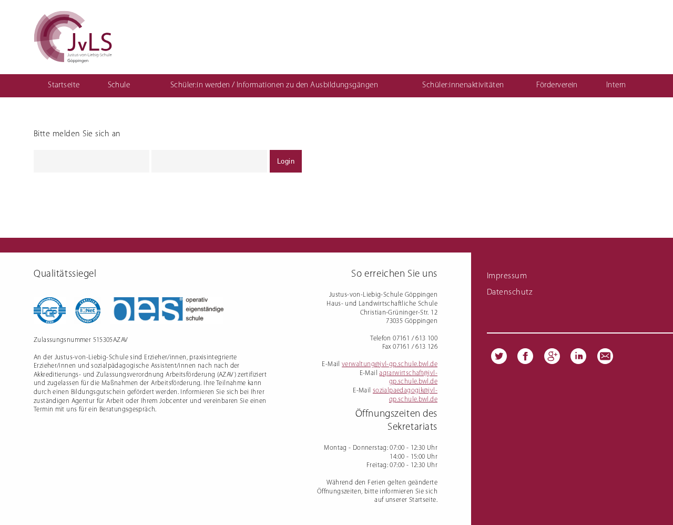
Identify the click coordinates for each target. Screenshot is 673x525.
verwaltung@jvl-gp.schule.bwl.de (389, 364)
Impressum (507, 276)
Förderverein (556, 85)
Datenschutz (509, 292)
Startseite (64, 85)
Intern (616, 85)
